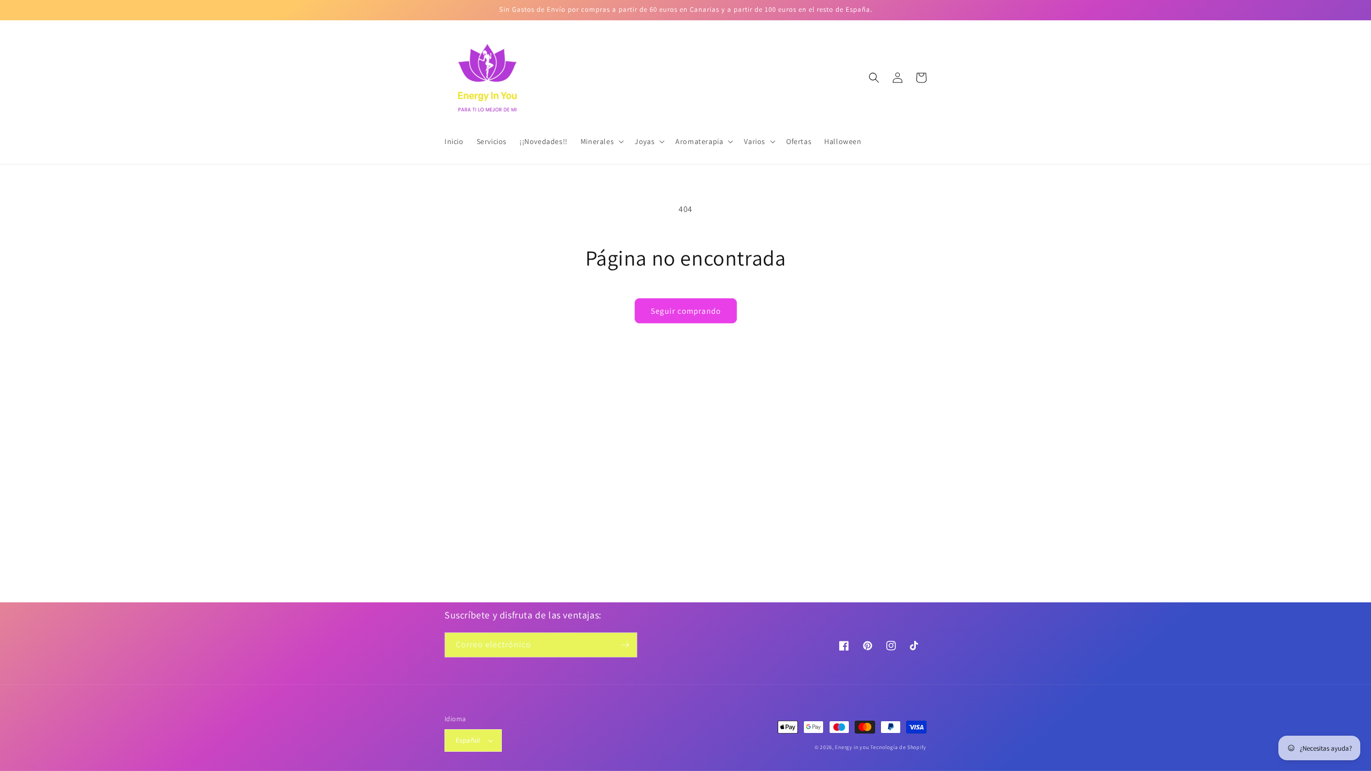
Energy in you (852, 747)
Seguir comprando (686, 311)
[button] (601, 141)
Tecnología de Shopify (898, 747)
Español (468, 740)
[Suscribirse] (625, 644)
